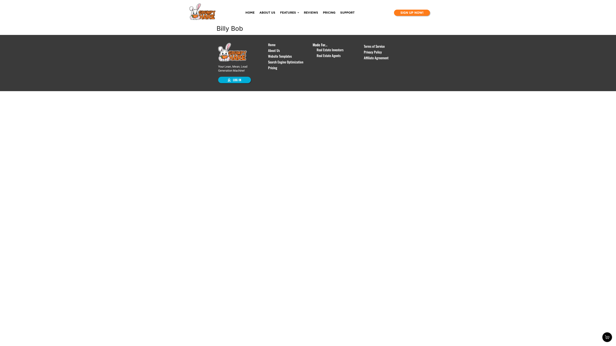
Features (288, 12)
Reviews (311, 12)
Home (250, 12)
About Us (267, 12)
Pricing (329, 12)
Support (347, 12)
